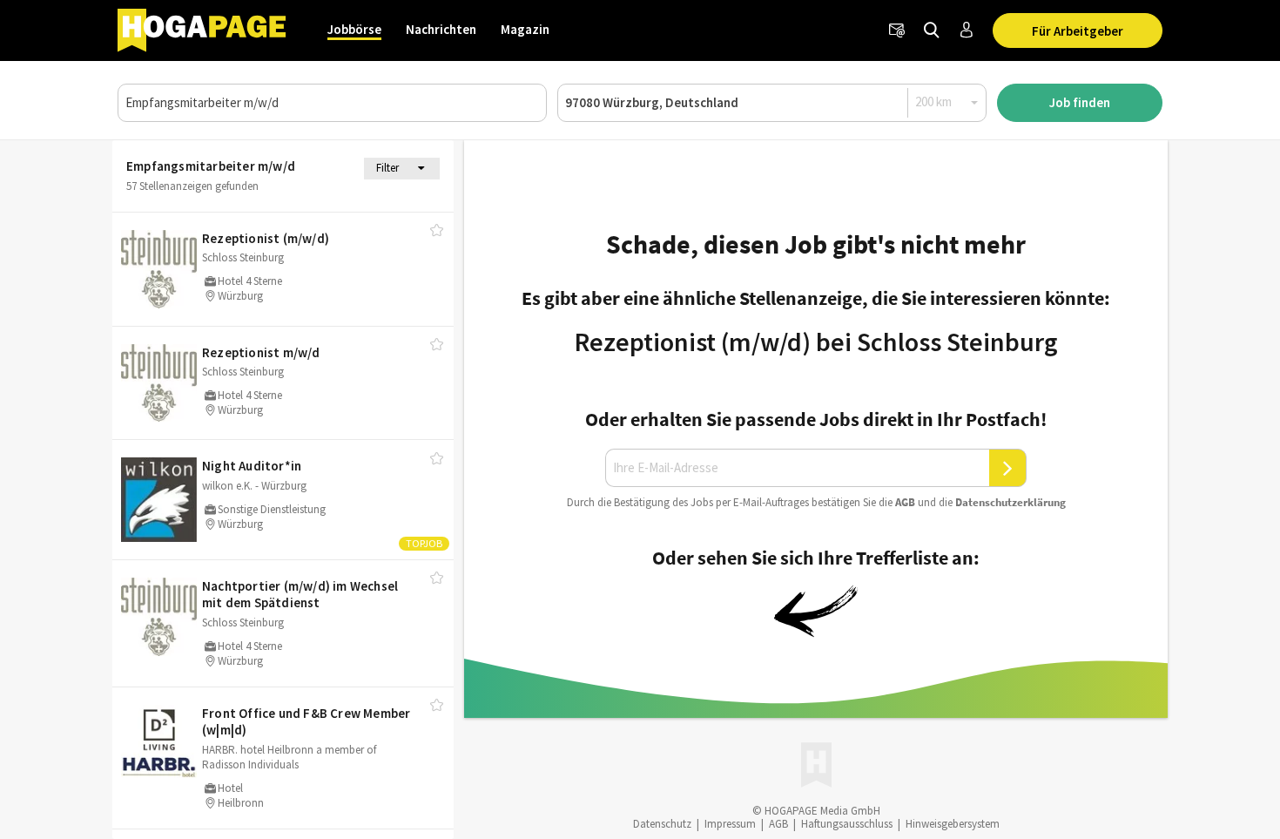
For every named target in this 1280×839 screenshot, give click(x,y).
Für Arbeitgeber (1077, 31)
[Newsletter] (896, 30)
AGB (905, 502)
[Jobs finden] (931, 30)
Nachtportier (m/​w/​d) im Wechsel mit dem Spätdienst (300, 595)
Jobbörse (354, 29)
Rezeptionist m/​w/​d (261, 352)
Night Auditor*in (251, 465)
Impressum (730, 823)
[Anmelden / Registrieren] (966, 30)
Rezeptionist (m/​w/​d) (265, 238)
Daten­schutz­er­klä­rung (1010, 502)
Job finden (1079, 102)
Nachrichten (441, 29)
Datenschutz (662, 823)
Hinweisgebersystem (953, 823)
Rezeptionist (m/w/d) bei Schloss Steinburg (816, 341)
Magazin (525, 29)
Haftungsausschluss (847, 823)
